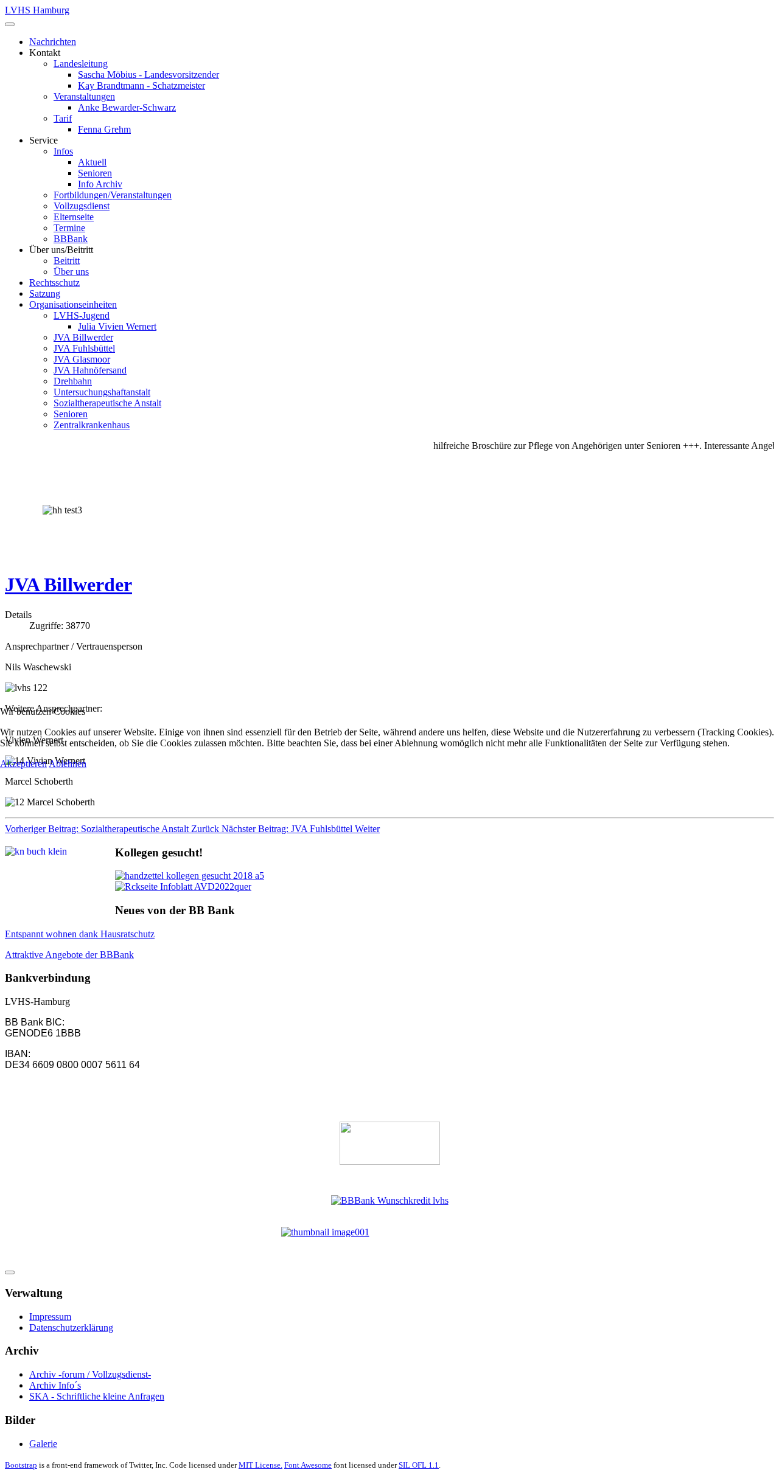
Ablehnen (67, 763)
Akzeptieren (23, 763)
